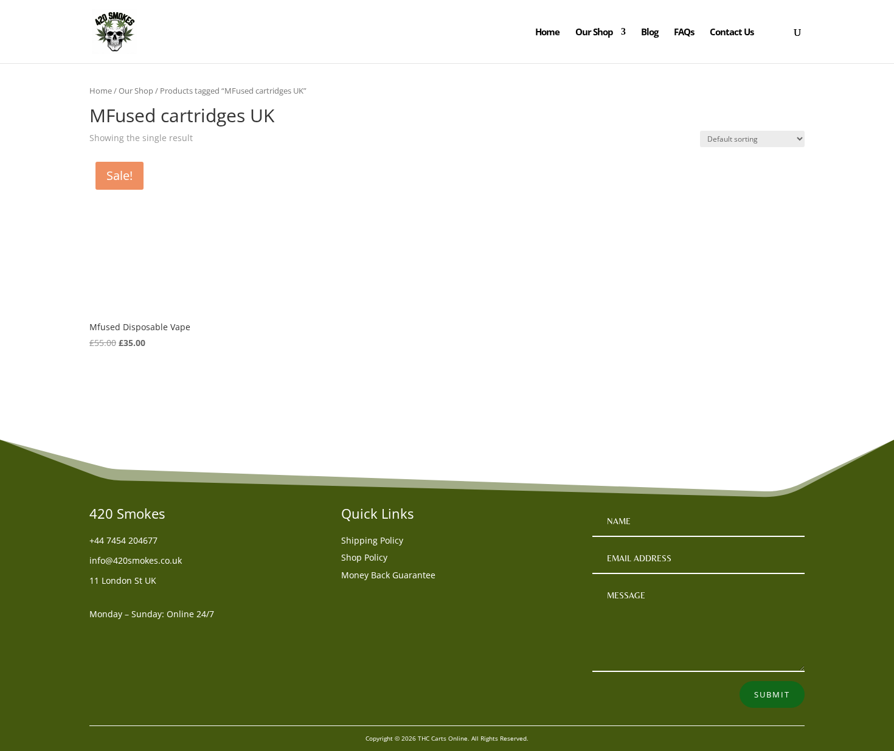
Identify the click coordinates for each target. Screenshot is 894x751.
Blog (649, 32)
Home (547, 32)
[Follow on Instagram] (148, 636)
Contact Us (732, 32)
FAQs (684, 32)
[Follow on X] (123, 636)
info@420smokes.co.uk (135, 560)
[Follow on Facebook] (99, 636)
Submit (772, 694)
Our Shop (594, 32)
